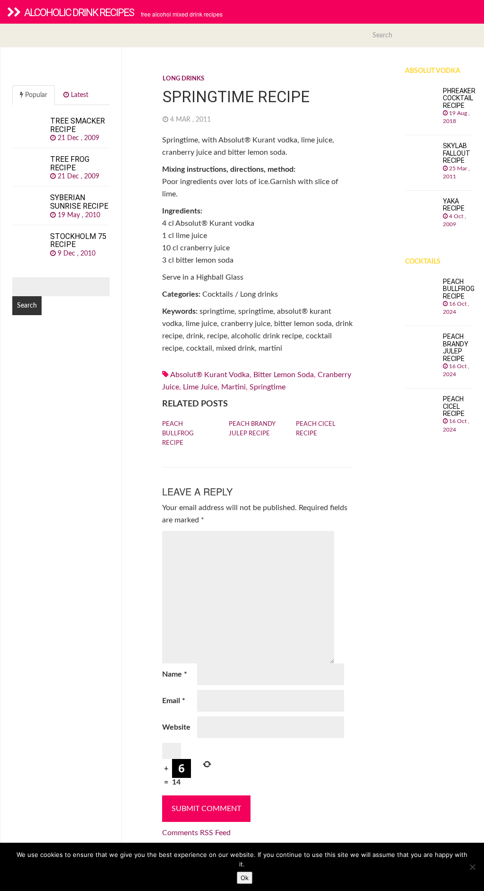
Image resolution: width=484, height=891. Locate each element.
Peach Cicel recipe (316, 429)
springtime (267, 387)
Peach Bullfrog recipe (178, 433)
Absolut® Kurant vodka (210, 375)
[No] (472, 867)
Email (173, 701)
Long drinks (183, 79)
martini (233, 387)
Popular (35, 95)
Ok (245, 878)
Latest (78, 95)
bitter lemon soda (283, 375)
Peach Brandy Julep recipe (252, 429)
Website (176, 727)
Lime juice (200, 387)
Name (174, 674)
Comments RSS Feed (196, 833)
